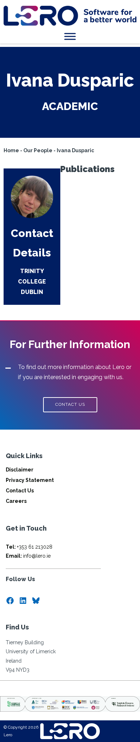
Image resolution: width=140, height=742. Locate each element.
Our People (37, 150)
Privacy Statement (30, 480)
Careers (16, 501)
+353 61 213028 (29, 547)
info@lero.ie (28, 556)
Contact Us (20, 490)
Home (11, 150)
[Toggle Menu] (70, 36)
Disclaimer (19, 470)
